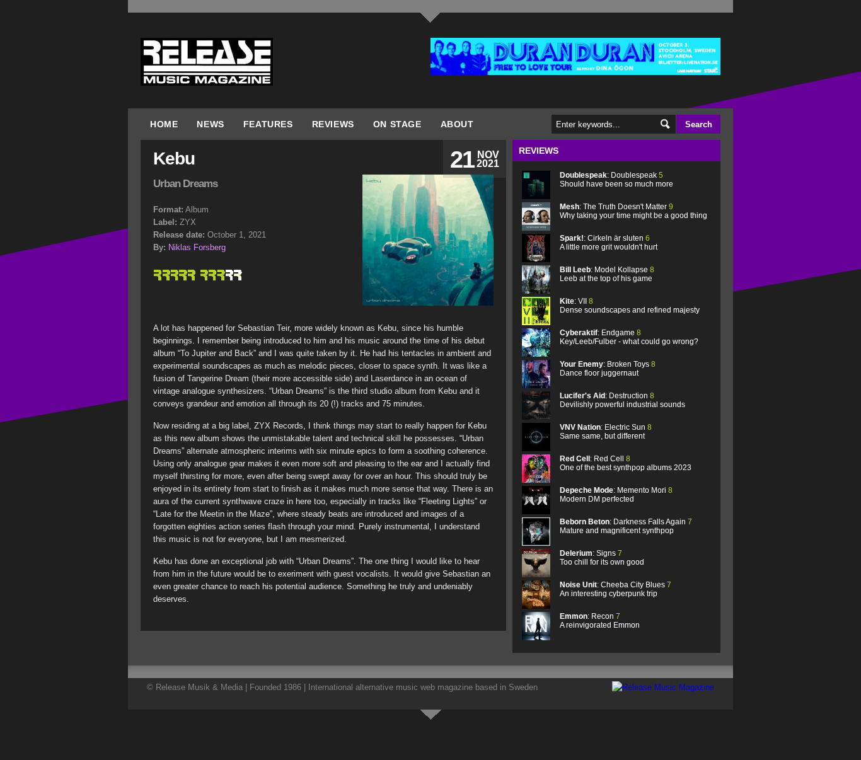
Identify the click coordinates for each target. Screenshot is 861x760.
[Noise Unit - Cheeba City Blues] (536, 606)
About (457, 124)
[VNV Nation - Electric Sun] (536, 448)
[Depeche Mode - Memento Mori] (536, 511)
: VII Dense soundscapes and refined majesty (630, 305)
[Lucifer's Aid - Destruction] (536, 417)
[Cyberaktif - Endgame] (536, 354)
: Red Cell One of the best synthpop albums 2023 (625, 463)
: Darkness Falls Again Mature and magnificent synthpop (626, 526)
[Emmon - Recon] (536, 637)
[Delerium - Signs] (536, 574)
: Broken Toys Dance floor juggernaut (608, 368)
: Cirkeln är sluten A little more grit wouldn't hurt (608, 242)
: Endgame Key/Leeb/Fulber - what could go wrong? (629, 337)
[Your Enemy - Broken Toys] (536, 385)
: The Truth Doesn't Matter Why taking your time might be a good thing (633, 211)
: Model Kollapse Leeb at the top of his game (607, 274)
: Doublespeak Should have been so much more (616, 179)
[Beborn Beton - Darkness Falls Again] (536, 543)
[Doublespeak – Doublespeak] (536, 196)
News (210, 124)
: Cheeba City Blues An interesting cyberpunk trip (615, 589)
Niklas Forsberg (197, 247)
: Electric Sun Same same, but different (606, 431)
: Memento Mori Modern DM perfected (616, 495)
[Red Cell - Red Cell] (536, 480)
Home (164, 124)
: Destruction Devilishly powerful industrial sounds (622, 400)
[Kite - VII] (536, 322)
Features (268, 124)
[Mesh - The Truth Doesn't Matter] (536, 228)
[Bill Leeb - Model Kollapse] (536, 291)
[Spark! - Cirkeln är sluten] (536, 259)
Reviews (333, 124)
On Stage (397, 124)
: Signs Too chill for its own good (602, 558)
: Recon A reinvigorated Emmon (600, 621)
